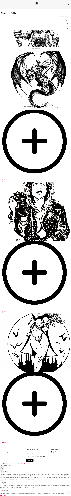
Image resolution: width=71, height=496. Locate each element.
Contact (6, 449)
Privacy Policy (7, 452)
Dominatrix (4, 311)
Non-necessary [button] (3, 488)
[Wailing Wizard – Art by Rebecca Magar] (35, 3)
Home (53, 16)
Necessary (3, 482)
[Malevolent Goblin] (35, 38)
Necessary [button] (2, 480)
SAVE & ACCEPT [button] (3, 495)
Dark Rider (4, 180)
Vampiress (4, 442)
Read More (30, 463)
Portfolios (58, 16)
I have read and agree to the (36, 456)
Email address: (29, 451)
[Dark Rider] (36, 178)
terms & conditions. (41, 456)
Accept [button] (25, 463)
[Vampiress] (36, 440)
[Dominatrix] (36, 309)
